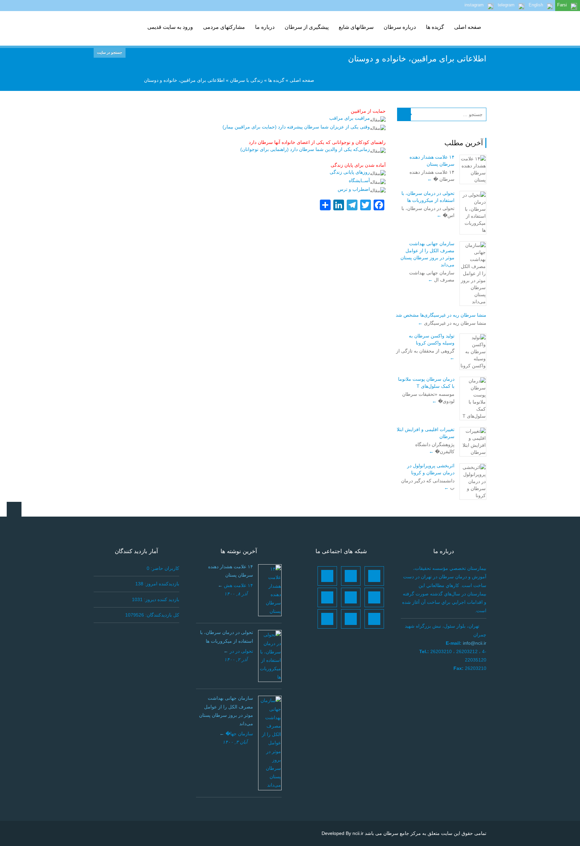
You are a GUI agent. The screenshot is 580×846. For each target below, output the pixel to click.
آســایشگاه (359, 180)
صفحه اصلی (467, 27)
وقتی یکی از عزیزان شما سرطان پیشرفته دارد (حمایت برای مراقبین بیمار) (296, 126)
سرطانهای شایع (356, 27)
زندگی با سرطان (246, 80)
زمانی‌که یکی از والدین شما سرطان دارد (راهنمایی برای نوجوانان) (305, 149)
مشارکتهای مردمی (224, 27)
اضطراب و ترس (354, 189)
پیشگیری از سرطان (307, 27)
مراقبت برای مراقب (349, 118)
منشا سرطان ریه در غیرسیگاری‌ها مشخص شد (441, 315)
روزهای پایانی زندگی (350, 172)
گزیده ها (435, 27)
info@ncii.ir (474, 643)
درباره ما (265, 27)
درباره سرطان (400, 27)
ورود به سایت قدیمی (170, 27)
